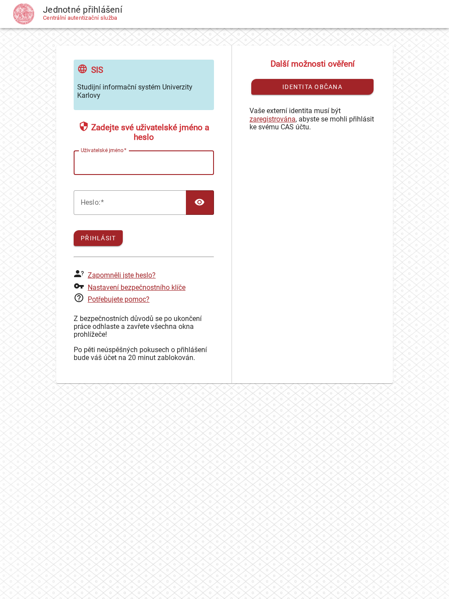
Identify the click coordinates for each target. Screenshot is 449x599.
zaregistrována (272, 119)
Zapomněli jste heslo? (122, 275)
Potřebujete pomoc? (119, 299)
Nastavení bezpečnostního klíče (136, 287)
